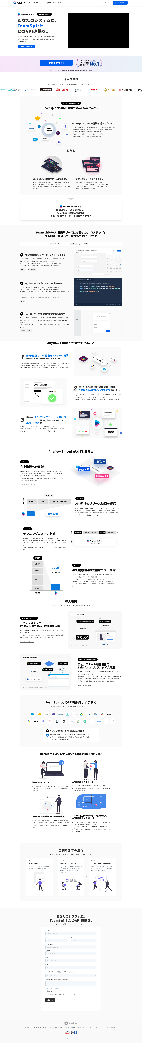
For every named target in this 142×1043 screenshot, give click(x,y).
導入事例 (49, 2)
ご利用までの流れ (62, 2)
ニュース (67, 1027)
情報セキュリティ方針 (102, 1027)
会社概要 (73, 1027)
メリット (42, 2)
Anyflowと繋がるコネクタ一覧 (42, 1027)
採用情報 (60, 1027)
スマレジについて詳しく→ (27, 642)
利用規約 (79, 1027)
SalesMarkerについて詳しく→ (86, 685)
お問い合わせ (113, 1027)
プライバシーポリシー (89, 1027)
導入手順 (36, 2)
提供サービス (28, 1027)
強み (30, 2)
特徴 (54, 2)
